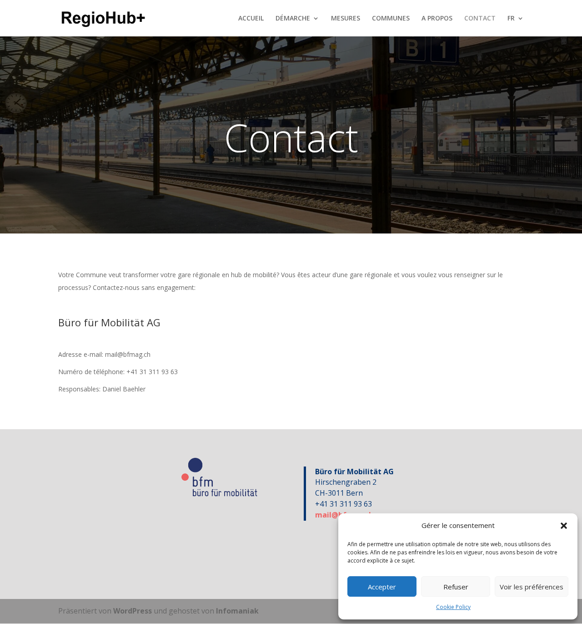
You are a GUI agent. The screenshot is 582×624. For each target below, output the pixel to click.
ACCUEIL (251, 18)
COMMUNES (391, 18)
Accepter (382, 586)
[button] (563, 525)
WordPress (132, 611)
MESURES (345, 18)
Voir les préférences (531, 586)
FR (511, 18)
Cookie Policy (453, 607)
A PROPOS (436, 18)
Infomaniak (237, 611)
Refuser (455, 586)
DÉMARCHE (293, 18)
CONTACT (480, 18)
